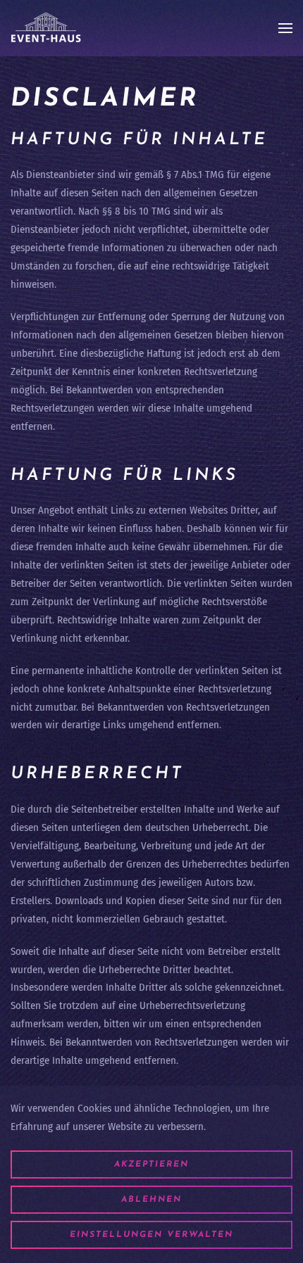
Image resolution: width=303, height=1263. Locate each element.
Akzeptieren (151, 1164)
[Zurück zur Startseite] (46, 28)
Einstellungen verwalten (151, 1235)
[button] (285, 28)
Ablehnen (151, 1199)
